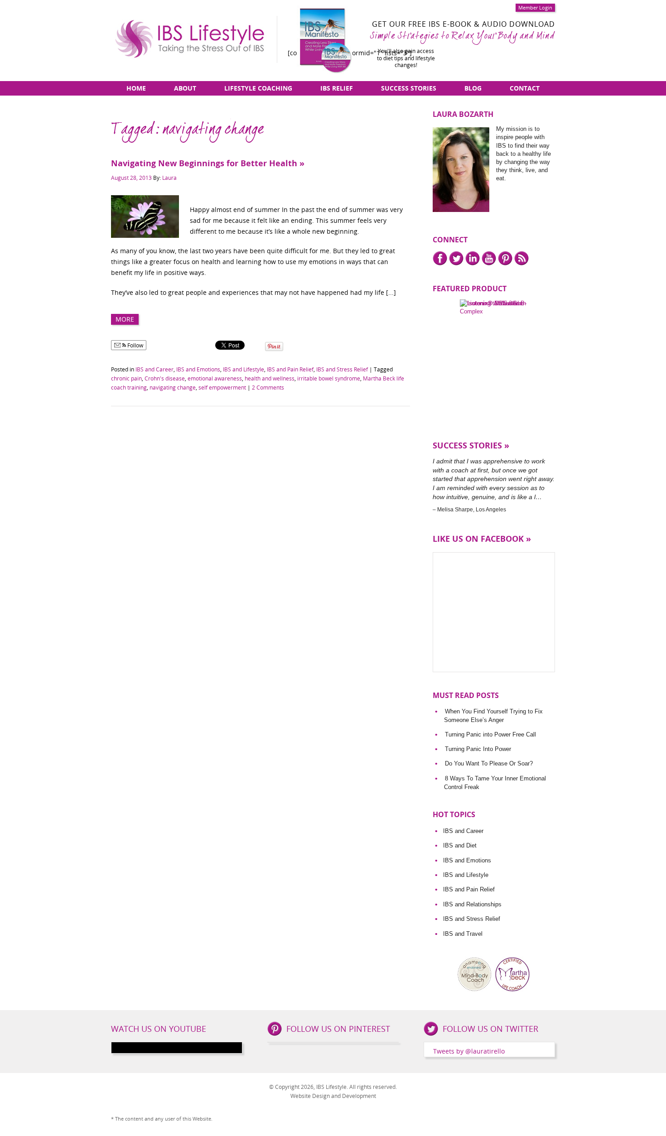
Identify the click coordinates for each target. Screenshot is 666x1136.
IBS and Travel (463, 933)
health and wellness (269, 378)
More (125, 319)
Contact (525, 88)
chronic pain (126, 378)
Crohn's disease (165, 378)
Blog (473, 88)
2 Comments (268, 387)
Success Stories (408, 88)
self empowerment (222, 387)
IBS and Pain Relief (290, 369)
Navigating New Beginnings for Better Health (204, 163)
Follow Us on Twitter (490, 1028)
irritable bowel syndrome (328, 378)
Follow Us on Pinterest (338, 1028)
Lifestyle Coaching (258, 88)
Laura (169, 177)
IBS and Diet (460, 845)
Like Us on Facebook (478, 538)
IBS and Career (154, 369)
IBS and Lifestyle (243, 369)
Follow (134, 345)
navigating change (173, 387)
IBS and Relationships (472, 904)
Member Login (535, 7)
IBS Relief (336, 88)
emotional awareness (215, 378)
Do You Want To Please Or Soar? (489, 763)
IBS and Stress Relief (342, 369)
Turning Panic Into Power (478, 749)
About (185, 88)
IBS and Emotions (198, 369)
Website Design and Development (333, 1095)
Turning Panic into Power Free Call (490, 734)
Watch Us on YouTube (158, 1028)
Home (136, 88)
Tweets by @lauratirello (469, 1051)
